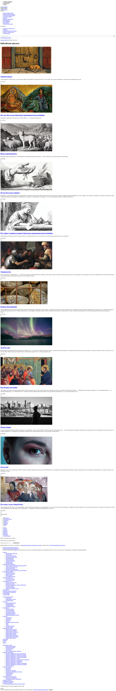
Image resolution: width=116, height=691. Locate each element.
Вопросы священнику (8, 19)
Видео (4, 642)
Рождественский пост (11, 646)
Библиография (9, 563)
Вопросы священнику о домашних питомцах (16, 657)
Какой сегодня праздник (8, 28)
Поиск (5, 4)
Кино (7, 623)
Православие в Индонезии (12, 636)
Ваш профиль (6, 3)
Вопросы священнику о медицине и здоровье (16, 664)
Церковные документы (8, 681)
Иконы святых (9, 575)
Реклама (5, 529)
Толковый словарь (10, 625)
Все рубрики (6, 22)
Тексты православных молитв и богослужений (14, 683)
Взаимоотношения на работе (12, 615)
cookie (15, 550)
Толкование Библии (10, 560)
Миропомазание (9, 673)
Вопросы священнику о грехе (13, 658)
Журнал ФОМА (4, 40)
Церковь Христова (7, 680)
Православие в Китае (11, 638)
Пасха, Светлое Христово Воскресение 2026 (16, 565)
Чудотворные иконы (10, 576)
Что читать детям (10, 586)
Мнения (5, 640)
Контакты (5, 531)
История (5, 601)
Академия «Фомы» (7, 16)
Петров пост (9, 650)
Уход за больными (10, 610)
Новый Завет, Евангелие (11, 553)
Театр (7, 624)
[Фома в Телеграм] (6, 520)
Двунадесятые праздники (12, 566)
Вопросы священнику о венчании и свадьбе (16, 654)
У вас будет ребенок (10, 587)
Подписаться (16, 542)
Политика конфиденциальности (10, 547)
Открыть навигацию (8, 1)
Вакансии (5, 533)
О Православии (9, 600)
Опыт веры (8, 598)
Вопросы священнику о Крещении (14, 662)
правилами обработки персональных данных (31, 545)
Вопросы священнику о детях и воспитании (16, 584)
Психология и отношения (9, 15)
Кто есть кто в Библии (11, 555)
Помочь (5, 7)
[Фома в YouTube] (5, 522)
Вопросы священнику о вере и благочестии (16, 653)
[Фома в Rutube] (5, 524)
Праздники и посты (7, 645)
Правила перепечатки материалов (11, 548)
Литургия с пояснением (11, 677)
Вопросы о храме (10, 665)
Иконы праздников (10, 574)
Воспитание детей (7, 581)
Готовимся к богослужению (9, 676)
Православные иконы (8, 571)
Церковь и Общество (8, 682)
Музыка (8, 621)
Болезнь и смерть (10, 609)
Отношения (6, 589)
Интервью (5, 639)
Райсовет (5, 29)
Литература (8, 618)
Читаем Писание (10, 559)
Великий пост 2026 (10, 647)
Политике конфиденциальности (40, 689)
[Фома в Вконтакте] (6, 517)
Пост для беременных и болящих (13, 651)
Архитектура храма (10, 578)
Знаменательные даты (11, 602)
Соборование (9, 674)
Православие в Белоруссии (12, 632)
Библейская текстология (11, 557)
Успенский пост (9, 648)
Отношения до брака (10, 612)
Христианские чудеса (11, 599)
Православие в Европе (11, 634)
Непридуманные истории (9, 14)
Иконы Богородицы (10, 572)
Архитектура (9, 617)
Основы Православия (8, 13)
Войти (9, 37)
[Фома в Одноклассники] (7, 519)
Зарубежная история (10, 606)
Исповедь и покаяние (11, 670)
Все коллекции (6, 33)
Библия (5, 552)
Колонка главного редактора (9, 591)
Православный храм (8, 577)
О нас (4, 527)
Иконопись (8, 619)
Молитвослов (6, 20)
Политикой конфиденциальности (57, 545)
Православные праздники (9, 564)
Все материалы (6, 21)
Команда (5, 532)
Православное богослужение (10, 31)
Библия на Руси (9, 562)
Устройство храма (10, 580)
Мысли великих (9, 627)
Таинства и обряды (7, 666)
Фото (4, 641)
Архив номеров (6, 535)
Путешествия (6, 593)
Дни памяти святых (10, 568)
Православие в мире (8, 628)
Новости (5, 17)
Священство (9, 675)
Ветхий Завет (9, 554)
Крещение (8, 668)
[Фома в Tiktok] (5, 521)
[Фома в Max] (4, 525)
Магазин (5, 528)
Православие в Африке (11, 630)
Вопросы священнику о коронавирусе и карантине (17, 659)
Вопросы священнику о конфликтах (14, 660)
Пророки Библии (10, 558)
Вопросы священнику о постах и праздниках (16, 570)
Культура (5, 616)
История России (9, 605)
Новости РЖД (6, 594)
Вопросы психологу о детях (12, 588)
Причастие (8, 669)
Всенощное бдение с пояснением (13, 679)
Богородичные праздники (12, 569)
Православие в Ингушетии (12, 635)
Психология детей (10, 583)
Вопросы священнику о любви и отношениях (16, 663)
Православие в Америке (11, 629)
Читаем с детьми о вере (8, 32)
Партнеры (5, 534)
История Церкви (10, 604)
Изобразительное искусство (12, 622)
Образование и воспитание (9, 592)
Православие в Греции (11, 633)
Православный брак (10, 613)
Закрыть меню (4, 8)
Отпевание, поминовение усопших (14, 671)
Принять (51, 689)
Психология (6, 607)
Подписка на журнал (8, 24)
